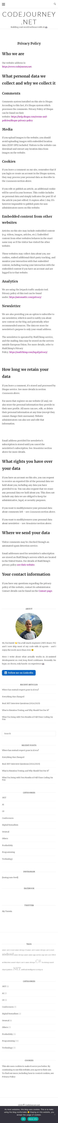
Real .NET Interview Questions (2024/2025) (21, 703)
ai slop (38, 969)
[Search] (53, 732)
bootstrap (45, 962)
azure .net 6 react (8, 950)
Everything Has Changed (13, 697)
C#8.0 (54, 955)
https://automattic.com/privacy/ (25, 297)
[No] (54, 1114)
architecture (6, 962)
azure (26, 955)
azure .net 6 (31, 950)
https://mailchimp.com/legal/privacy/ (28, 352)
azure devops (19, 955)
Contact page (45, 591)
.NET (4, 798)
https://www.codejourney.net (17, 66)
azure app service (35, 955)
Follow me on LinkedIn (20, 673)
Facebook (29, 888)
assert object (16, 962)
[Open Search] (55, 4)
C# (3, 811)
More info (33, 1119)
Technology (7, 859)
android (8, 954)
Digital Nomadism (10, 825)
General (5, 832)
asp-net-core (46, 955)
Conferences (7, 818)
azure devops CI (21, 950)
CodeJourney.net (29, 18)
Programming (8, 852)
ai (42, 969)
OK (23, 1119)
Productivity (7, 845)
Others (5, 838)
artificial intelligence (28, 969)
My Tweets (7, 911)
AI (3, 804)
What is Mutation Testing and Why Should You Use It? (25, 710)
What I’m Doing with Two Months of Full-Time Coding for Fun (27, 718)
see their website (26, 565)
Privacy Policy (8, 1077)
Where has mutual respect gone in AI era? (20, 690)
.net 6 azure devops (28, 962)
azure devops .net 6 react (45, 950)
